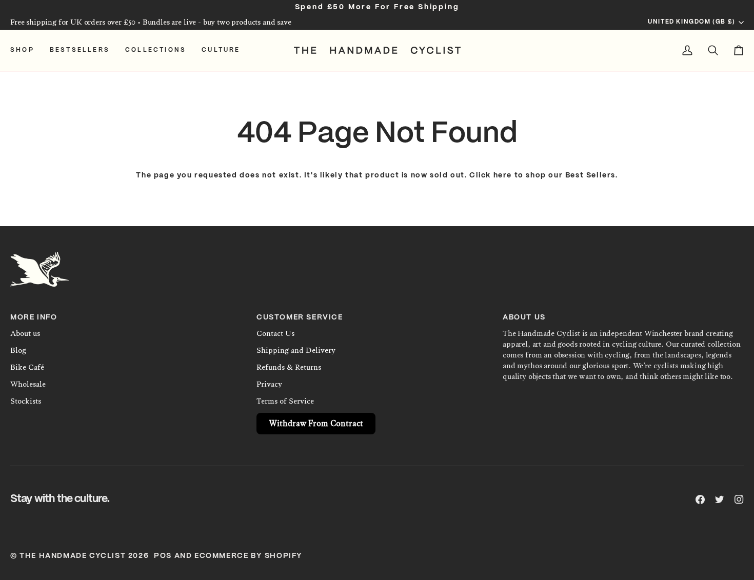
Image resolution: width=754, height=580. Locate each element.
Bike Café (27, 367)
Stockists (25, 401)
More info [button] (33, 317)
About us (25, 333)
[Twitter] (719, 499)
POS (163, 555)
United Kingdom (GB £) (692, 22)
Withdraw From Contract (316, 423)
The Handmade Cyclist (72, 555)
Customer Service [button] (299, 317)
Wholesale (28, 384)
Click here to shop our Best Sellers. (543, 175)
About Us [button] (524, 317)
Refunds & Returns (288, 367)
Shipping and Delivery (295, 350)
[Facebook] (700, 499)
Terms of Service (285, 401)
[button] (26, 50)
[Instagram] (739, 499)
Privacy (269, 384)
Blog (18, 350)
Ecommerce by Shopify (248, 555)
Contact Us (275, 333)
